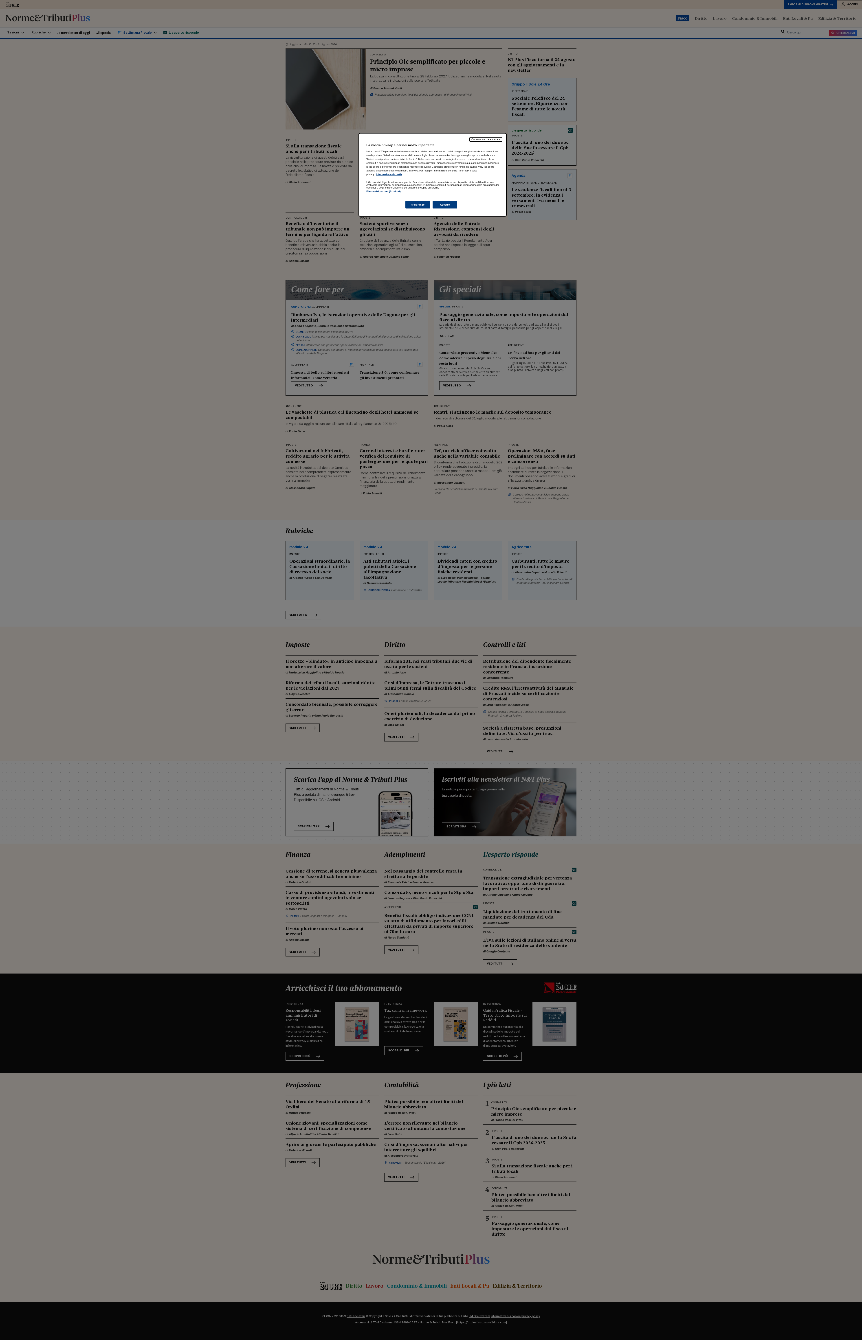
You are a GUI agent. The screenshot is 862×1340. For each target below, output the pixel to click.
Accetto (445, 204)
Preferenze (418, 204)
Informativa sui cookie (389, 174)
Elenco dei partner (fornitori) (383, 191)
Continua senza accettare (485, 139)
